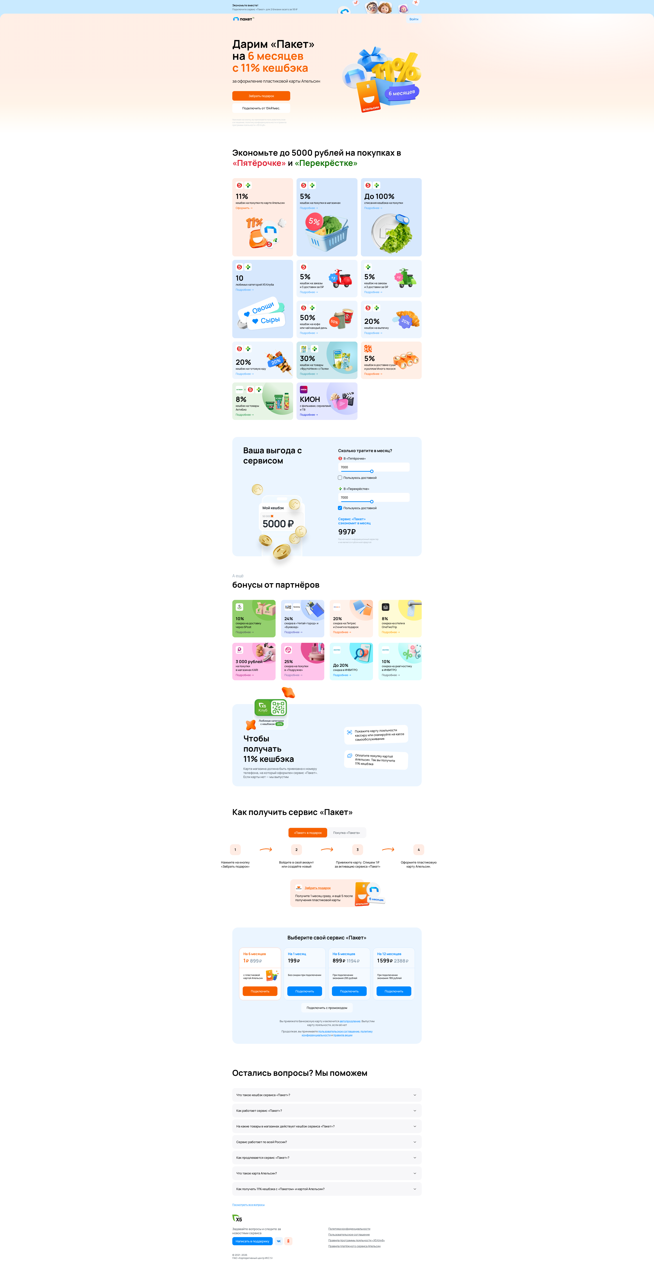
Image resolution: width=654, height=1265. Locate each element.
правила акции (342, 1035)
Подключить (260, 991)
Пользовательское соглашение (349, 1234)
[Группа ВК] (279, 1241)
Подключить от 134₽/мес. (261, 108)
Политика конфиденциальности (349, 1229)
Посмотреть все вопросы (248, 1204)
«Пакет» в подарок (308, 833)
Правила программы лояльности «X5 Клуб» (356, 1240)
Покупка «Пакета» (346, 833)
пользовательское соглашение (338, 1031)
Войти (414, 19)
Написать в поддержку (252, 1241)
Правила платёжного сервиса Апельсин (354, 1246)
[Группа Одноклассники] (288, 1241)
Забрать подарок (261, 96)
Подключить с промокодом (327, 1008)
